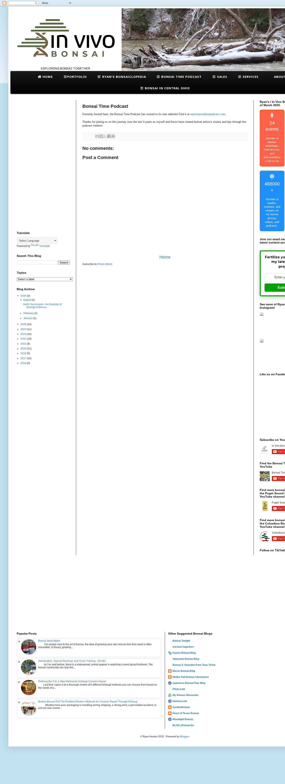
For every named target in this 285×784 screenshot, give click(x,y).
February (28, 313)
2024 (23, 329)
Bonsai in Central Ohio (167, 88)
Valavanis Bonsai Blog (186, 658)
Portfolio (77, 77)
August (27, 299)
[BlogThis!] (101, 136)
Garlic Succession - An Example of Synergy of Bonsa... (42, 306)
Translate (44, 246)
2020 (23, 348)
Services (250, 77)
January (28, 318)
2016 (23, 363)
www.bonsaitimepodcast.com (207, 114)
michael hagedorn (183, 646)
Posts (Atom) (105, 264)
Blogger (184, 736)
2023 (23, 334)
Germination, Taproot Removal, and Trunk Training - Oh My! (72, 661)
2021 (23, 343)
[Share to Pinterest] (113, 136)
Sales (221, 77)
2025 (23, 324)
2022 (23, 338)
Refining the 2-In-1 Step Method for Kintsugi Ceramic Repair (72, 681)
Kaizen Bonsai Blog (184, 652)
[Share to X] (105, 136)
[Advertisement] (43, 162)
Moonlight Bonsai (183, 719)
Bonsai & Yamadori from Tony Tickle (194, 664)
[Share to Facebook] (109, 136)
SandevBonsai (181, 707)
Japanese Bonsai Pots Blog (189, 683)
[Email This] (97, 136)
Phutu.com (179, 689)
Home (47, 77)
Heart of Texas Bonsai (186, 713)
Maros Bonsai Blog (184, 671)
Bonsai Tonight (181, 640)
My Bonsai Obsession (185, 695)
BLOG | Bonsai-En (183, 725)
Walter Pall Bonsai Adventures (191, 677)
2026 (23, 295)
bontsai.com (180, 701)
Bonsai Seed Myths (49, 640)
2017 (23, 358)
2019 (23, 353)
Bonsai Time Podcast (181, 77)
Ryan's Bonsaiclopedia (123, 77)
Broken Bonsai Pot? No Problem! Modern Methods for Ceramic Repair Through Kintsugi (87, 701)
